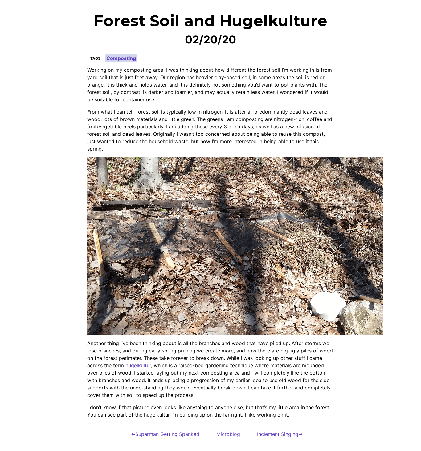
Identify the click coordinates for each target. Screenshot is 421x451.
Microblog (228, 434)
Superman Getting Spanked (167, 434)
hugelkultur (138, 365)
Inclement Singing (277, 434)
